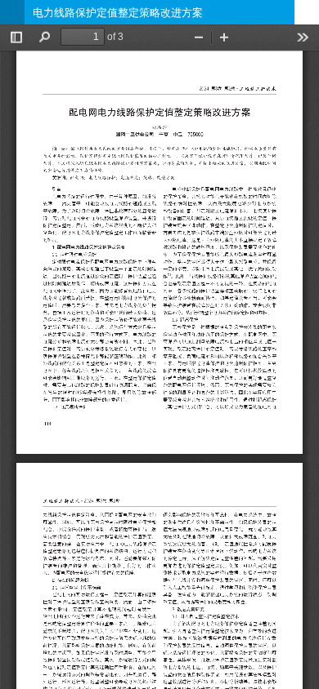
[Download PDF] (306, 12)
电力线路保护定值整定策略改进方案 (118, 12)
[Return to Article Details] (12, 12)
